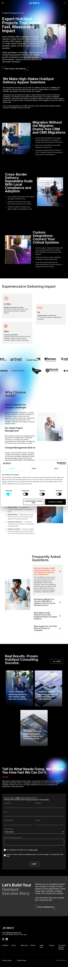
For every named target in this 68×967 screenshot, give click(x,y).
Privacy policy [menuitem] (7, 960)
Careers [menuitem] (51, 945)
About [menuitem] (14, 945)
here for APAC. (45, 799)
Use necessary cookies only (34, 501)
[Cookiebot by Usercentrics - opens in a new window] (58, 463)
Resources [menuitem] (24, 945)
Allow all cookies (55, 502)
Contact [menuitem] (32, 945)
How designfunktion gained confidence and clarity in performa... (33, 736)
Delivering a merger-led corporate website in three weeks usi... (48, 696)
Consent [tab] (11, 468)
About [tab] (56, 468)
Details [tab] (34, 468)
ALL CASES (57, 661)
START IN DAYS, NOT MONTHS (15, 69)
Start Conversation (45, 907)
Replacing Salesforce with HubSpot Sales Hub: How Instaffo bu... (18, 696)
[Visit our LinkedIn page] (7, 939)
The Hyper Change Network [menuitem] (62, 947)
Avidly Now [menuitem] (42, 946)
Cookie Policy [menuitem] (21, 960)
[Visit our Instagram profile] (3, 939)
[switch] (25, 494)
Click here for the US (32, 799)
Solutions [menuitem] (5, 945)
